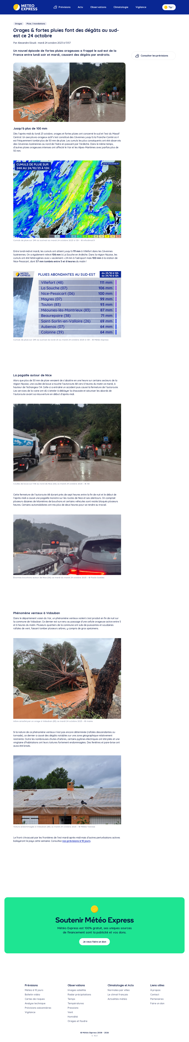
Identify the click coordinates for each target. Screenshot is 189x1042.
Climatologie (121, 7)
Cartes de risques (35, 998)
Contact (154, 994)
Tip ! (170, 7)
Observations (98, 7)
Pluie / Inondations (36, 23)
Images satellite (77, 990)
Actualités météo (117, 998)
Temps (71, 998)
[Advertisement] (67, 357)
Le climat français (118, 994)
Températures (76, 1003)
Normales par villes (119, 990)
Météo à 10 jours (34, 990)
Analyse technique (35, 1003)
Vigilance (141, 7)
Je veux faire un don (94, 941)
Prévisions (64, 7)
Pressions (73, 1007)
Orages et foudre (77, 1021)
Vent (70, 1012)
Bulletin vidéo (32, 994)
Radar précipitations (79, 994)
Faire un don (157, 1003)
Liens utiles (157, 985)
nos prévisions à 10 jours (76, 840)
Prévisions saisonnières (38, 1007)
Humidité (73, 1016)
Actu (80, 7)
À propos (155, 990)
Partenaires (157, 998)
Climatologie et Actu (121, 985)
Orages (18, 23)
